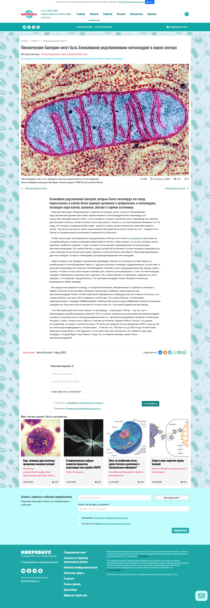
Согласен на (106, 523)
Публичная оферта (74, 573)
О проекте (69, 578)
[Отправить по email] (180, 352)
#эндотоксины (178, 468)
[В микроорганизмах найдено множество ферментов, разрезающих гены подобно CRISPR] (83, 437)
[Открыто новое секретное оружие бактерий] (169, 437)
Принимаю (105, 517)
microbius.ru (143, 556)
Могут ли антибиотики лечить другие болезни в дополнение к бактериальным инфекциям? (124, 464)
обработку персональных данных (85, 402)
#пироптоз (166, 468)
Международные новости (55, 41)
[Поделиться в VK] (160, 352)
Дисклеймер (70, 589)
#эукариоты (91, 58)
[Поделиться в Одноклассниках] (165, 352)
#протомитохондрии (111, 58)
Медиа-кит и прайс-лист (75, 595)
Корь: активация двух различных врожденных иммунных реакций (39, 462)
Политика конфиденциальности (80, 567)
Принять (149, 2)
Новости (94, 14)
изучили (134, 238)
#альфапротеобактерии (35, 58)
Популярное (84, 27)
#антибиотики (115, 472)
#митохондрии (58, 58)
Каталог (121, 14)
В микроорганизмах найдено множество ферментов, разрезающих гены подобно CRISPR (83, 464)
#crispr (69, 472)
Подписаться (178, 27)
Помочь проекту (72, 584)
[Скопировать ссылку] (184, 352)
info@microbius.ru (30, 580)
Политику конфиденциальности (83, 408)
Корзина (151, 14)
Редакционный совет (75, 552)
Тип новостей (171, 497)
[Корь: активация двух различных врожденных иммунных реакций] (40, 437)
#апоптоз (156, 468)
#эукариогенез (75, 58)
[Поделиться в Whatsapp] (175, 352)
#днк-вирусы (48, 475)
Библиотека (136, 14)
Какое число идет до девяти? (93, 504)
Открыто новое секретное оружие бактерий (168, 462)
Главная (80, 14)
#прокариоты (129, 472)
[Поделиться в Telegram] (170, 352)
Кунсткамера (103, 27)
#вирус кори (36, 475)
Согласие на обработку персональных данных (76, 560)
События (107, 14)
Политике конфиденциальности (132, 2)
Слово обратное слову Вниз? (66, 391)
